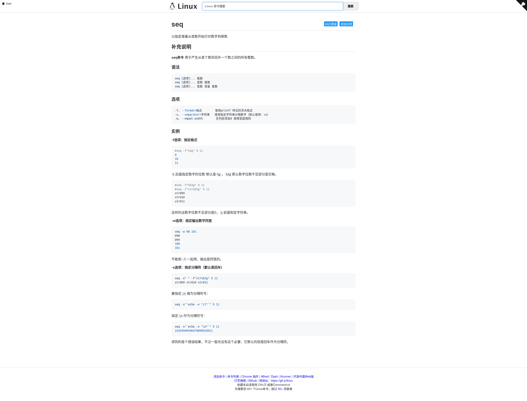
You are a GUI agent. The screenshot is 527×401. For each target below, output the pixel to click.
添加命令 (219, 376)
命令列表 (233, 376)
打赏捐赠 (240, 380)
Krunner (285, 376)
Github (252, 380)
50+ (280, 389)
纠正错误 (331, 24)
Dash (274, 376)
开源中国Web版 (303, 376)
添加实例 (346, 24)
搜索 (350, 6)
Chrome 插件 (250, 376)
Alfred (265, 376)
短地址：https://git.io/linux (276, 380)
